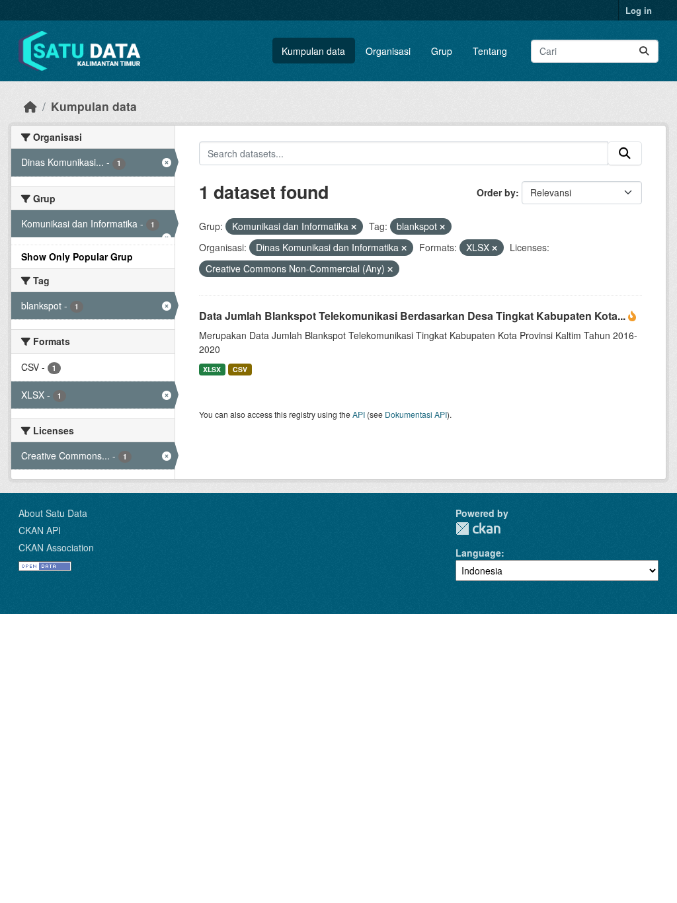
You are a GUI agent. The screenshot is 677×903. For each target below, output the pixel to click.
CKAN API (40, 530)
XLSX (212, 369)
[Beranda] (30, 106)
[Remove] (353, 226)
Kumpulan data (313, 51)
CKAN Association (56, 547)
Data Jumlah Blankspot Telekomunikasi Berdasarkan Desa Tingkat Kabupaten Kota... (413, 315)
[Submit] (644, 51)
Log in (638, 10)
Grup (441, 51)
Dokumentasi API (416, 414)
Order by (496, 192)
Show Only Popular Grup (77, 256)
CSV (240, 369)
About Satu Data (53, 513)
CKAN (478, 528)
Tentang (490, 51)
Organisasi (388, 51)
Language (478, 552)
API (358, 414)
